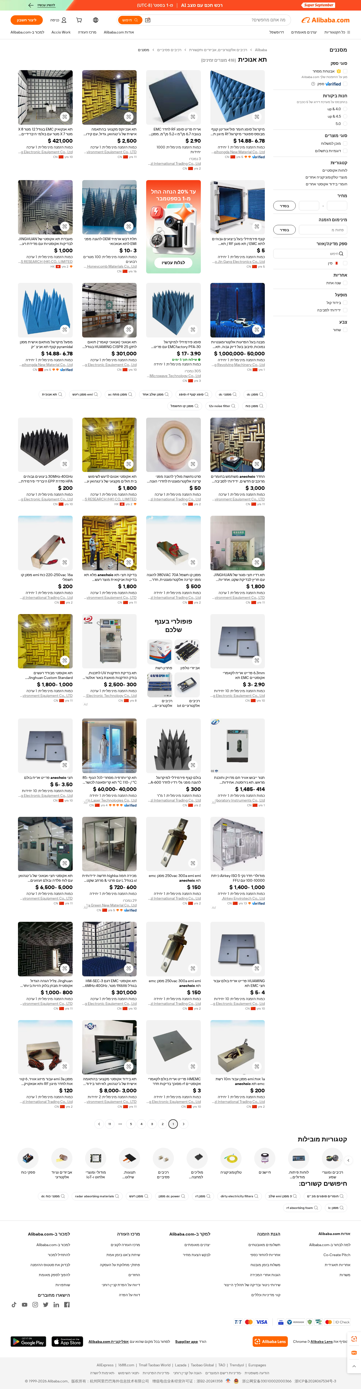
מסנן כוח (252, 406)
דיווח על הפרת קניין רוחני (121, 1285)
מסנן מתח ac (117, 394)
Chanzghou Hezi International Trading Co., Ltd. (173, 163)
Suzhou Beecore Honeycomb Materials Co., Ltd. (109, 266)
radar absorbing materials (94, 1196)
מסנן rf (200, 1196)
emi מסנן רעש (82, 394)
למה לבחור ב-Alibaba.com (329, 1245)
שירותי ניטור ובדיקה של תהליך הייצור (252, 1285)
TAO (221, 1365)
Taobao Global (202, 1365)
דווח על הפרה (129, 1295)
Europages (257, 1365)
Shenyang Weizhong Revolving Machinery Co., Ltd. (237, 365)
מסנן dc (252, 394)
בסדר (284, 206)
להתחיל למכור (59, 1255)
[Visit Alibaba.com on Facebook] (67, 1304)
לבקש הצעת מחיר (196, 1255)
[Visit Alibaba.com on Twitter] (46, 1304)
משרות (345, 1275)
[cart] (78, 21)
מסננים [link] (143, 50)
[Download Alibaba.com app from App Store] (67, 1341)
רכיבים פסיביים (169, 50)
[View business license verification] (228, 1381)
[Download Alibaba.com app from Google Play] (28, 1341)
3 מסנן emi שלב (280, 1196)
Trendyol (237, 1365)
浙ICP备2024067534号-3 (315, 1381)
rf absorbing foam (299, 1208)
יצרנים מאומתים (197, 1245)
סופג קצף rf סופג (191, 394)
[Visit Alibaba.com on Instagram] (35, 1304)
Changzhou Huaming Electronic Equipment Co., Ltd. (45, 152)
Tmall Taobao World (154, 1365)
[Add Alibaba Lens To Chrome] (270, 1341)
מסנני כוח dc (50, 1196)
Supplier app (186, 1341)
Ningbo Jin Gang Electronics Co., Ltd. (237, 261)
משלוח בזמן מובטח (265, 1265)
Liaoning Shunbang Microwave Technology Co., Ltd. (173, 376)
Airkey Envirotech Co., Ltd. (243, 898)
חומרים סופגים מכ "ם (323, 1196)
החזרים (134, 1275)
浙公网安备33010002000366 (266, 1381)
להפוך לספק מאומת (54, 1275)
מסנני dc (225, 394)
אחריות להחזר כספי (265, 1255)
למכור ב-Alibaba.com (53, 1245)
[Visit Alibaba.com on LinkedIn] (56, 1304)
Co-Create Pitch (336, 1255)
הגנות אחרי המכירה (265, 1275)
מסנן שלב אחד (153, 394)
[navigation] (310, 587)
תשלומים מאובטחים (264, 1245)
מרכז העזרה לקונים (125, 1245)
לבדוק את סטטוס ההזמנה (50, 1265)
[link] (354, 1339)
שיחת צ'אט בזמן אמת (123, 1255)
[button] (148, 20)
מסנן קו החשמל (182, 406)
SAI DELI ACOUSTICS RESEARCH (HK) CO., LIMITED (45, 261)
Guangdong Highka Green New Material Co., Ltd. (109, 905)
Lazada (180, 1365)
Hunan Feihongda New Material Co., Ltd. (237, 152)
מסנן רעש (136, 1196)
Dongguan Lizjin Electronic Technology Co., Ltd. (109, 695)
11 (109, 1124)
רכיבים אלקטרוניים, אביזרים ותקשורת (218, 50)
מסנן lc (333, 1208)
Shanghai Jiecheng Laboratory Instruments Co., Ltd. (237, 800)
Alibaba (261, 50)
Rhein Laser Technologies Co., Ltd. (109, 800)
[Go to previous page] (183, 1124)
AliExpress (105, 1365)
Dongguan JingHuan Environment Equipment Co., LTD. (109, 152)
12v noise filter (219, 406)
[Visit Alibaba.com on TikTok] (14, 1304)
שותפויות (62, 1285)
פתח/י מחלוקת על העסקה (120, 1265)
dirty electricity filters (237, 1196)
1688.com (126, 1365)
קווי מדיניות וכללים (265, 1295)
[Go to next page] (99, 1124)
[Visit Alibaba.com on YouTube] (24, 1304)
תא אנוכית (49, 394)
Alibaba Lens (322, 1341)
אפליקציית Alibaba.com (109, 1341)
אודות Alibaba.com (334, 1234)
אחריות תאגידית (337, 1265)
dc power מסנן (169, 1196)
